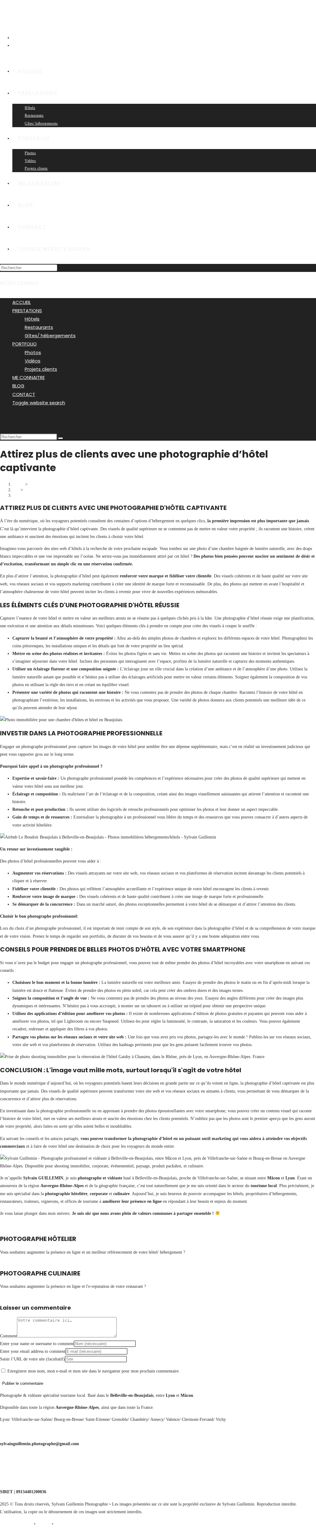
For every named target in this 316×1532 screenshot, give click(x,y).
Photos (33, 352)
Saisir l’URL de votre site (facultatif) (32, 1359)
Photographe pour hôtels (21, 1455)
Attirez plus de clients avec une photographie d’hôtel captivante (65, 495)
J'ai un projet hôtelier (18, 1260)
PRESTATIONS (27, 310)
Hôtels (32, 319)
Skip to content (13, 4)
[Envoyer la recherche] (60, 438)
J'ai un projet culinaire (19, 1294)
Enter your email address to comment (32, 1351)
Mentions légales (14, 1524)
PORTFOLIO (24, 344)
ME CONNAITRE (28, 377)
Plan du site (67, 1524)
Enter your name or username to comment (37, 1343)
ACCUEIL (21, 302)
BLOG (18, 385)
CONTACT (23, 394)
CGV (43, 1524)
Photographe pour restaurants (25, 1467)
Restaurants (39, 327)
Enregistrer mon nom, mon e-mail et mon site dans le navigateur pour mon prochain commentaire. (93, 1371)
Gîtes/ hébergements (50, 335)
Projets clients (41, 369)
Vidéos (32, 361)
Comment (8, 1336)
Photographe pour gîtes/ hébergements (33, 1479)
